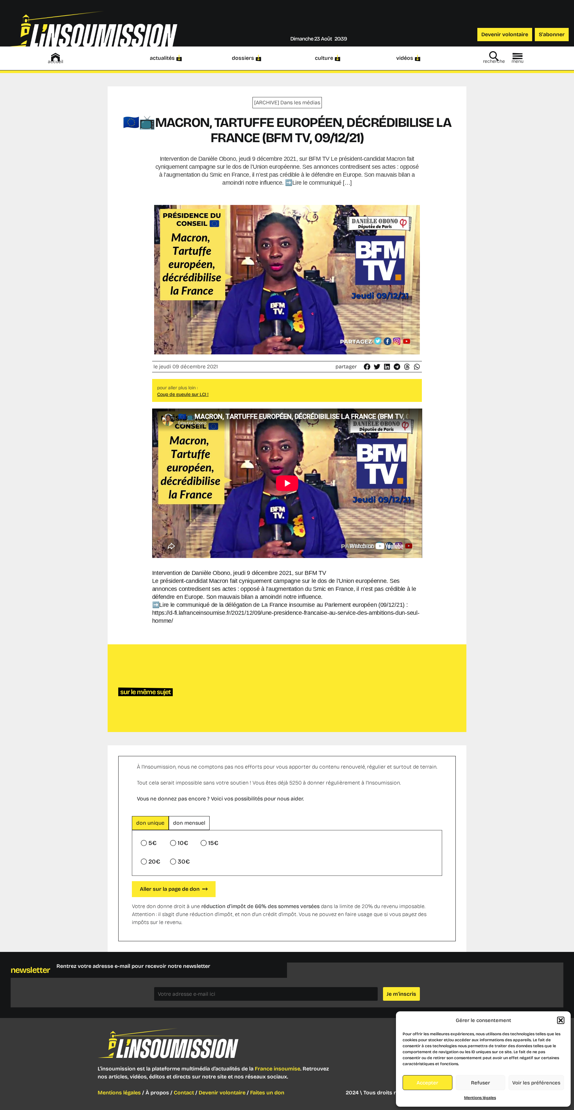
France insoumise (277, 1068)
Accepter (427, 1083)
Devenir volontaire (222, 1092)
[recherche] (494, 56)
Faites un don (267, 1092)
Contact (184, 1092)
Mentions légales (480, 1097)
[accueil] (55, 57)
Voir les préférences (536, 1083)
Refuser (480, 1083)
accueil (55, 61)
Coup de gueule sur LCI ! (183, 394)
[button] (560, 1020)
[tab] (150, 823)
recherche (494, 61)
